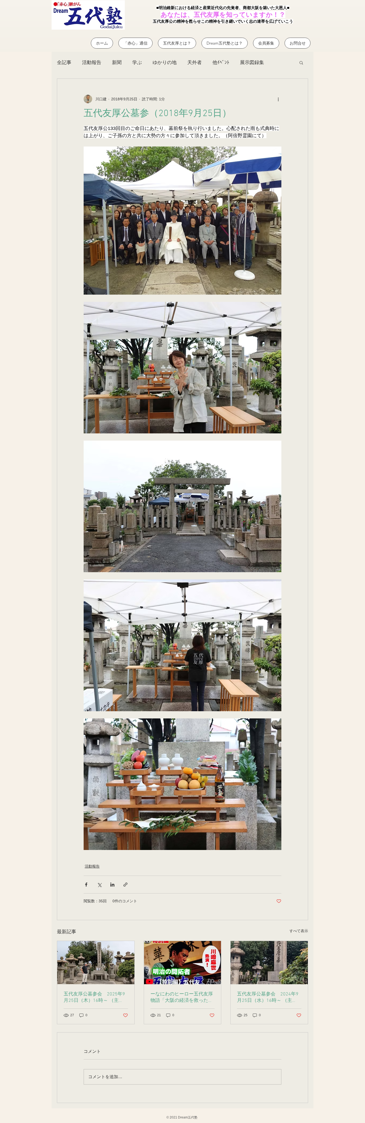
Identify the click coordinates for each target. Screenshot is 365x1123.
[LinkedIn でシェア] (112, 884)
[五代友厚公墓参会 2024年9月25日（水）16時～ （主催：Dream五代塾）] (269, 962)
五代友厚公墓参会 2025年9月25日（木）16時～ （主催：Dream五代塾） (94, 997)
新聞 (117, 62)
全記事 (64, 62)
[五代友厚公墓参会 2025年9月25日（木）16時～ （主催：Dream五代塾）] (95, 962)
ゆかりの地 (165, 62)
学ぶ (137, 62)
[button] (301, 62)
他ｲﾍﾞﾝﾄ (220, 62)
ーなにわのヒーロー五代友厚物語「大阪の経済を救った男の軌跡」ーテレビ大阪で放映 (181, 997)
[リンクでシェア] (125, 884)
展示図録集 (252, 62)
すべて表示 (298, 931)
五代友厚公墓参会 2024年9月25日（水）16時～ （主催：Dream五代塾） (267, 997)
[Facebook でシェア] (86, 884)
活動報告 (91, 62)
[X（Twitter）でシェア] (99, 884)
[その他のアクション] (278, 99)
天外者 (194, 62)
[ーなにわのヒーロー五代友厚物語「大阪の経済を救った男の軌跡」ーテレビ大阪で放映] (182, 962)
